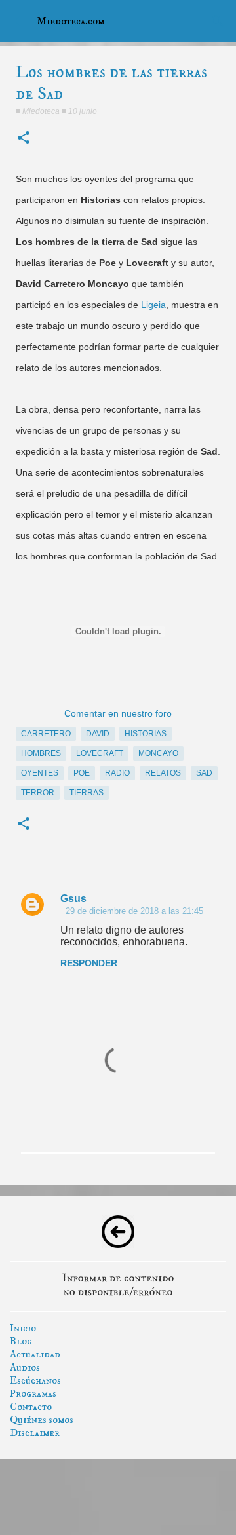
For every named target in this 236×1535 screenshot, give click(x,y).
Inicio (23, 1328)
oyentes (39, 773)
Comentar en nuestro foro (118, 713)
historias (146, 733)
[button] (23, 138)
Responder (88, 963)
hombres (41, 753)
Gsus (73, 898)
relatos (163, 773)
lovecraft (99, 753)
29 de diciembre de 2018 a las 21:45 (134, 911)
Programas (33, 1393)
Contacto (31, 1406)
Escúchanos (35, 1380)
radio (117, 773)
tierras (86, 792)
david (97, 733)
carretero (46, 733)
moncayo (158, 753)
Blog (21, 1341)
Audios (25, 1367)
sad (204, 773)
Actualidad (35, 1354)
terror (37, 792)
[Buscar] (218, 21)
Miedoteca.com (70, 21)
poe (81, 773)
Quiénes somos (41, 1419)
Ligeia (153, 304)
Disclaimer (35, 1432)
